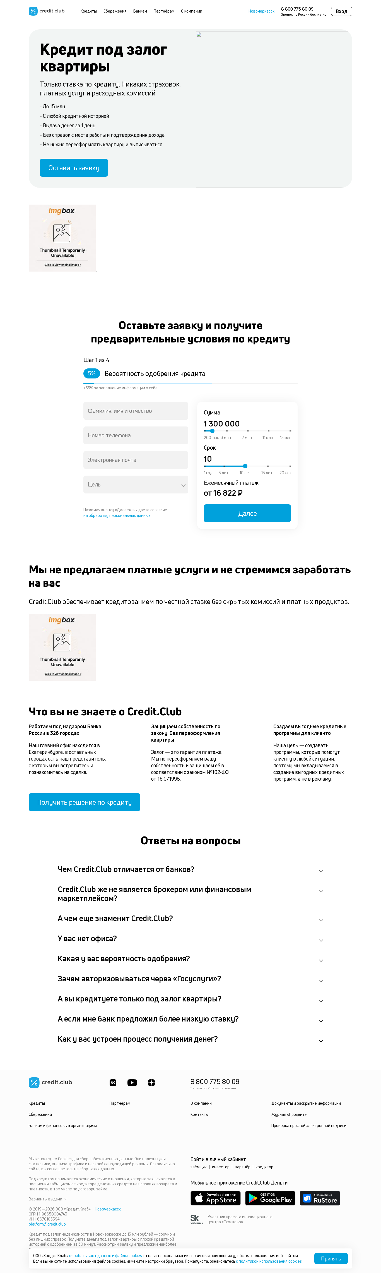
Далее (247, 513)
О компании (191, 11)
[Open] (183, 486)
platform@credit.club (47, 1224)
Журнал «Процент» (289, 1114)
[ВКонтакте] (113, 1082)
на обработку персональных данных (116, 515)
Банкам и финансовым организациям (63, 1125)
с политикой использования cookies (269, 1261)
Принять (331, 1258)
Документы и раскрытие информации (306, 1103)
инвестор (221, 1166)
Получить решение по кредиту (84, 802)
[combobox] (135, 411)
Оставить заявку (74, 167)
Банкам (140, 11)
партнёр (242, 1166)
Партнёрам (164, 11)
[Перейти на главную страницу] (46, 11)
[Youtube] (132, 1082)
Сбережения (115, 11)
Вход (342, 11)
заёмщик (199, 1166)
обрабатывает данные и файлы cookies (105, 1255)
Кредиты (89, 11)
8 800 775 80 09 (297, 9)
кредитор (264, 1166)
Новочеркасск (261, 11)
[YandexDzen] (151, 1082)
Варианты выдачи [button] (45, 1199)
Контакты (200, 1114)
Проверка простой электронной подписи (308, 1125)
